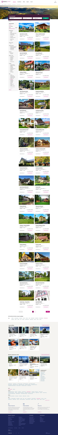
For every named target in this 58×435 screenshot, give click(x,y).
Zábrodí (40, 319)
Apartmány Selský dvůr (24, 187)
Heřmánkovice (29, 398)
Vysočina (41, 392)
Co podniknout (19, 1)
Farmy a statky (41, 420)
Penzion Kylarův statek (24, 129)
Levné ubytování (31, 423)
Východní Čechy (45, 392)
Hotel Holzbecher (23, 110)
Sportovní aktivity (18, 385)
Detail (30, 77)
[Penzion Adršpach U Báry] (42, 219)
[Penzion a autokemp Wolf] (42, 142)
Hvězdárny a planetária (27, 384)
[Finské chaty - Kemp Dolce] (26, 295)
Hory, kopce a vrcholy (19, 383)
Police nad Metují (34, 398)
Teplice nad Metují (13, 398)
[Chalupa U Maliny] (26, 66)
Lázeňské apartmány (40, 110)
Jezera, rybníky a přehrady (32, 383)
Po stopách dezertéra (22, 334)
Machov (35, 399)
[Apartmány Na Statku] (26, 85)
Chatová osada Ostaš (24, 148)
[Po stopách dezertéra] (24, 330)
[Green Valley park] (42, 47)
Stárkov (15, 319)
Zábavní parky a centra (15, 384)
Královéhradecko (14, 4)
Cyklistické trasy (10, 383)
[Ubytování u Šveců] (42, 66)
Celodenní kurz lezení (12, 334)
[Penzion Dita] (42, 181)
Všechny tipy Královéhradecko (45, 354)
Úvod (2, 4)
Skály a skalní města (25, 383)
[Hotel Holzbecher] (26, 104)
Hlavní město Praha (30, 393)
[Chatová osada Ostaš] (26, 142)
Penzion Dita (38, 187)
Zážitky (24, 1)
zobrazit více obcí (47, 400)
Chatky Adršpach (23, 244)
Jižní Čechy (16, 391)
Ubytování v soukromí (42, 421)
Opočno (35, 319)
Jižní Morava (19, 391)
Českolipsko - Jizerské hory (35, 391)
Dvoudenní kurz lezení (33, 334)
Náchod (21, 398)
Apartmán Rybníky (23, 53)
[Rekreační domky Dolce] (42, 276)
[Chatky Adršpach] (26, 238)
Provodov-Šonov (27, 319)
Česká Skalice (18, 398)
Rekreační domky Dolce (40, 282)
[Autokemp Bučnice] (42, 161)
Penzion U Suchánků (23, 263)
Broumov (42, 398)
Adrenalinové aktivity (24, 385)
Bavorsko (20, 425)
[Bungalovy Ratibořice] (42, 85)
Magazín (28, 1)
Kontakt (31, 1)
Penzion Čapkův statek (40, 129)
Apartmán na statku (23, 33)
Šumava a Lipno (41, 391)
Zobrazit (45, 18)
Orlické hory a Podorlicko (21, 392)
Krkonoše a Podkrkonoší (11, 391)
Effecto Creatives (48, 433)
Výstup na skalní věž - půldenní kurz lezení (44, 334)
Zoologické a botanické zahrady (12, 385)
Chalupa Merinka (23, 206)
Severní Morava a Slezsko (11, 392)
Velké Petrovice (31, 319)
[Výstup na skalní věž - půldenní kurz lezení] (44, 330)
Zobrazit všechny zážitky (46, 325)
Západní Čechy (37, 392)
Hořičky (18, 319)
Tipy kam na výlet (43, 372)
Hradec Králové (10, 399)
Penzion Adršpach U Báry (40, 225)
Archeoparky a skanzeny (34, 384)
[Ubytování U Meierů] (42, 200)
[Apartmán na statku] (26, 27)
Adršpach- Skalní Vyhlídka (25, 225)
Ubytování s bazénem (31, 420)
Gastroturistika (29, 385)
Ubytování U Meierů (39, 206)
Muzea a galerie (10, 384)
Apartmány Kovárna (23, 282)
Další (47, 311)
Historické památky (43, 374)
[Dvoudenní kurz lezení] (34, 330)
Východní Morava (18, 393)
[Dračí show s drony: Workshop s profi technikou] (13, 342)
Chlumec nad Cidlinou (22, 399)
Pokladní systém (10, 430)
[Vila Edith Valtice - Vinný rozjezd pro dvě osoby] (34, 342)
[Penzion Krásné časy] (26, 161)
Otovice (37, 319)
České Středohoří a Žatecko (24, 393)
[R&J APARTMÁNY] (42, 295)
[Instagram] (16, 433)
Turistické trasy (14, 383)
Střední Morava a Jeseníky (28, 392)
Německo (14, 389)
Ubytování (14, 1)
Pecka (25, 398)
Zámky (41, 375)
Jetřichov (23, 319)
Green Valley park (39, 53)
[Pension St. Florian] (42, 257)
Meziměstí (13, 319)
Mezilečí (41, 399)
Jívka (20, 319)
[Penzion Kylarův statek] (26, 123)
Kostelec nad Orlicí (28, 399)
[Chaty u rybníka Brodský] (42, 27)
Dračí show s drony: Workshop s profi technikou (13, 347)
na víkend (21, 316)
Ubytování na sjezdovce (32, 421)
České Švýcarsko (24, 391)
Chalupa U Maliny (23, 72)
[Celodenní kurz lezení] (13, 330)
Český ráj (16, 392)
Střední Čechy (33, 392)
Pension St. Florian (39, 263)
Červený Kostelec (18, 4)
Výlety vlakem (42, 373)
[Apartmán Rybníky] (26, 47)
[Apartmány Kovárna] (26, 276)
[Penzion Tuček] (42, 238)
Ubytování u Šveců (39, 72)
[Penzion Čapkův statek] (42, 123)
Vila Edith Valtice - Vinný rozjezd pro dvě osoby (33, 347)
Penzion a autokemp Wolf (40, 148)
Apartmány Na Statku (24, 91)
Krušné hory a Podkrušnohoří (11, 393)
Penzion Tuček (38, 244)
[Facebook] (13, 433)
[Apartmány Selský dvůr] (26, 181)
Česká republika (9, 4)
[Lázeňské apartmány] (42, 104)
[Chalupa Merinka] (26, 200)
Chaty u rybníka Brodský (40, 33)
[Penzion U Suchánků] (26, 257)
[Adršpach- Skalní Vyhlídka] (26, 219)
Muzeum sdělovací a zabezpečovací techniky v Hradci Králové (34, 365)
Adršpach (9, 398)
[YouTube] (18, 433)
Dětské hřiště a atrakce (21, 384)
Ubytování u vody (31, 422)
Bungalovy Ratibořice (40, 91)
